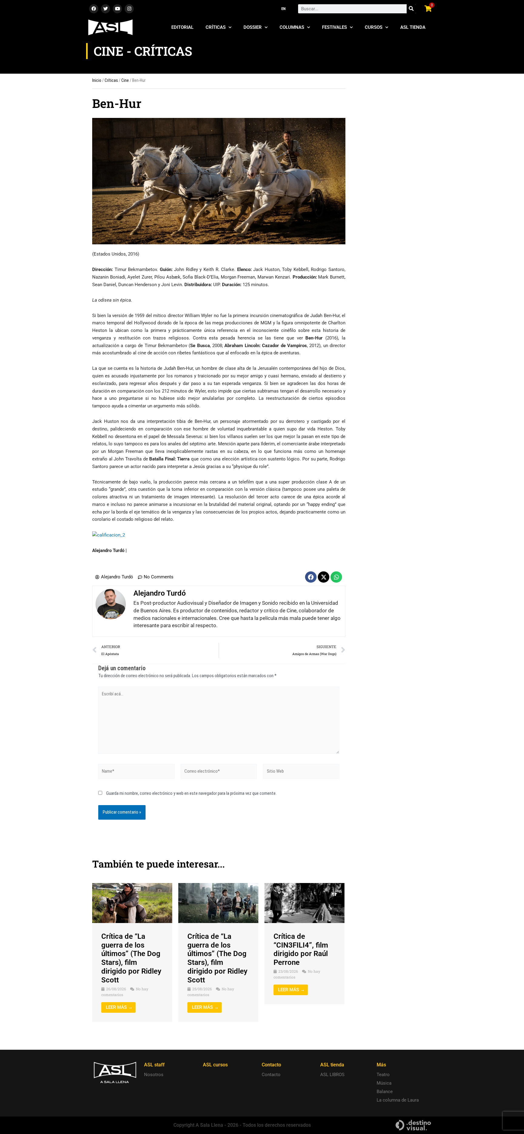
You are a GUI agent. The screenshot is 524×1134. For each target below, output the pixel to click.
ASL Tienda (412, 27)
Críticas (216, 27)
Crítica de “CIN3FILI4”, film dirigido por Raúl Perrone (301, 949)
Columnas (292, 27)
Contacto (271, 1074)
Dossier (253, 27)
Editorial (182, 27)
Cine (125, 80)
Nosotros (153, 1074)
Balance (385, 1091)
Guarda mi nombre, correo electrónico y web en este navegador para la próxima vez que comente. (191, 793)
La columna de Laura (398, 1100)
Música (384, 1083)
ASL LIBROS (332, 1074)
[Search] (411, 8)
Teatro (383, 1074)
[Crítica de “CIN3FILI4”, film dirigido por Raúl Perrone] (304, 902)
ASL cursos (215, 1065)
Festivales (334, 27)
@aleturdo (138, 550)
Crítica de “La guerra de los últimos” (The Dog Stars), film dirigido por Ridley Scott (131, 958)
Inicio (96, 80)
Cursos (373, 27)
